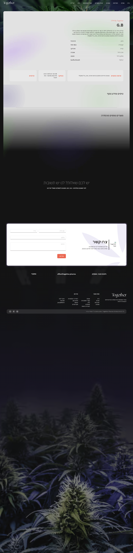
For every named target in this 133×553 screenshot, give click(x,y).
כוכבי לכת (62, 299)
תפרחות (115, 3)
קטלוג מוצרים (99, 3)
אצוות (88, 299)
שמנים (108, 3)
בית (128, 3)
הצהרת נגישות (86, 306)
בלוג (79, 3)
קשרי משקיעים (87, 3)
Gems (76, 302)
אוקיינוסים (75, 304)
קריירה (72, 3)
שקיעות (62, 300)
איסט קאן (75, 300)
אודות (122, 3)
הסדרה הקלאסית (73, 299)
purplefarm (61, 302)
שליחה (61, 256)
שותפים (88, 304)
